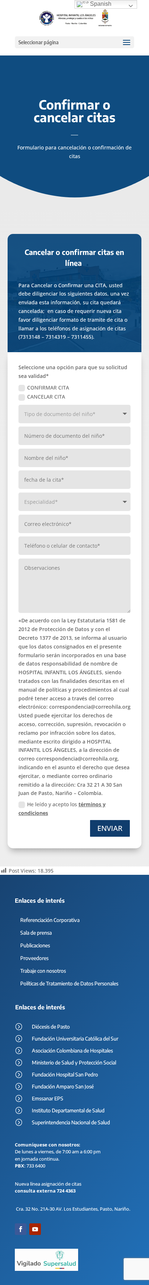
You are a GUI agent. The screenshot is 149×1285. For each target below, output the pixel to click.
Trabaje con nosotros (43, 971)
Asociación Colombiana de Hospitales (72, 1050)
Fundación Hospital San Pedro (65, 1074)
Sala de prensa (36, 933)
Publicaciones (35, 945)
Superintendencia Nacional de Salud (71, 1122)
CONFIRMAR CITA (48, 387)
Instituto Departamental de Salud (68, 1110)
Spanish (100, 4)
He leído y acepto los (62, 808)
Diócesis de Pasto (51, 1027)
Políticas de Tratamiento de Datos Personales (69, 983)
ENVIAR (110, 828)
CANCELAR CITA (46, 396)
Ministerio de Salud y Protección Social (74, 1062)
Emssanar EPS (47, 1098)
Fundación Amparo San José (63, 1086)
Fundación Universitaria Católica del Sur (75, 1038)
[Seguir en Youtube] (35, 1229)
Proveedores (34, 958)
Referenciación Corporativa (50, 920)
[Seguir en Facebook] (20, 1229)
